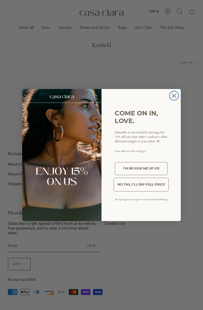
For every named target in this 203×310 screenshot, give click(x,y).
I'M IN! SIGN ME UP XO (141, 168)
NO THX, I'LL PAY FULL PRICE (141, 184)
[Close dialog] (174, 95)
